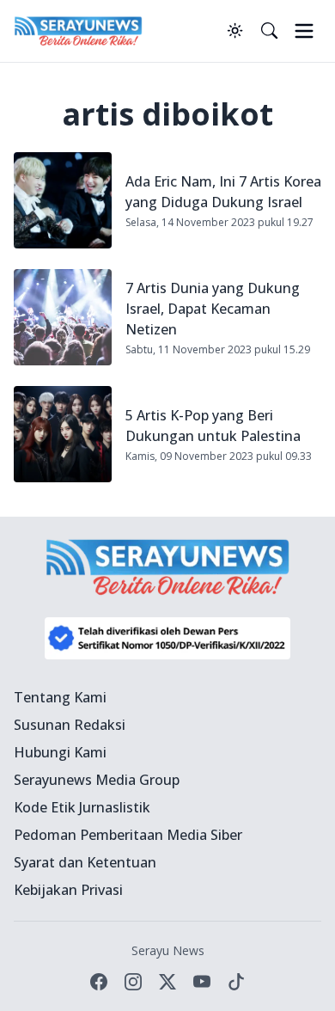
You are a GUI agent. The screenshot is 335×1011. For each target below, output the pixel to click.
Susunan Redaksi (69, 724)
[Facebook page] (98, 981)
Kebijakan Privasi (68, 889)
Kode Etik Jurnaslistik (82, 807)
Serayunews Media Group (97, 779)
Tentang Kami (60, 697)
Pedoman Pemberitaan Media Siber (128, 834)
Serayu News (167, 950)
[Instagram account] (133, 981)
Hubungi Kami (60, 752)
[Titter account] (167, 981)
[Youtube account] (201, 981)
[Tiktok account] (236, 981)
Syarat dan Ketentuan (85, 862)
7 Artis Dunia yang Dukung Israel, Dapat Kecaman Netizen (212, 309)
